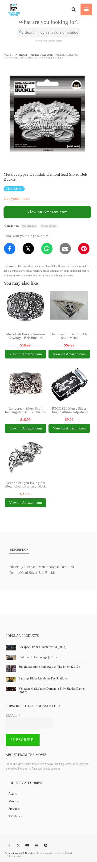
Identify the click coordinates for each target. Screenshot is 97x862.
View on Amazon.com (47, 212)
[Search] (73, 9)
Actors (12, 793)
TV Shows (21, 54)
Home (7, 54)
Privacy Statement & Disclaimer (20, 853)
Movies (13, 801)
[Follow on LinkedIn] (36, 845)
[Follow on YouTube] (27, 845)
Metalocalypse (42, 54)
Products (14, 808)
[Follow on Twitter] (18, 845)
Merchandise (29, 225)
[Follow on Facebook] (9, 845)
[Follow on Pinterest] (45, 845)
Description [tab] (19, 549)
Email (13, 715)
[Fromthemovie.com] (14, 9)
